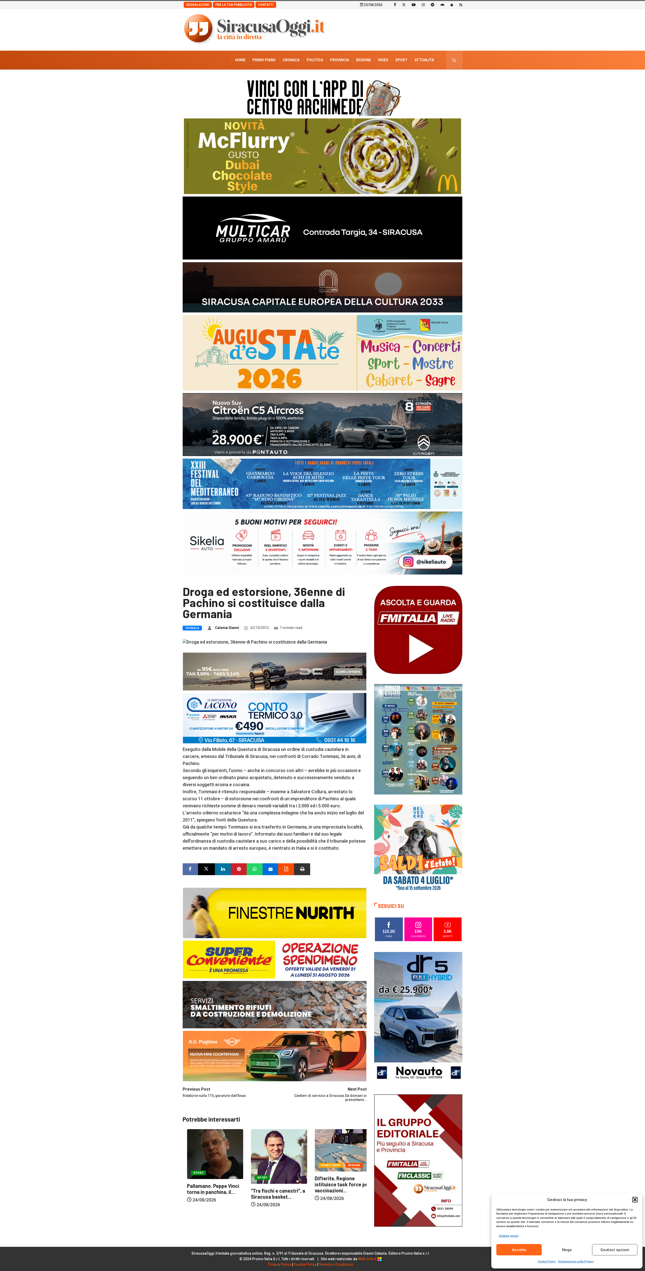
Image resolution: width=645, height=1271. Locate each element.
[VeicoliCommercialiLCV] (322, 227)
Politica (315, 60)
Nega (567, 1250)
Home (240, 60)
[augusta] (322, 352)
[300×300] (418, 848)
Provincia (339, 60)
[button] (634, 1199)
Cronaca (291, 60)
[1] (418, 1160)
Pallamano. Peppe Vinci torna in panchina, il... (336, 1189)
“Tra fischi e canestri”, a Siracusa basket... (210, 1194)
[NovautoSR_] (418, 1017)
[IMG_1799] (274, 959)
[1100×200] (322, 287)
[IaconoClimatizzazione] (274, 717)
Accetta (519, 1250)
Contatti (266, 5)
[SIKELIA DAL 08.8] (322, 542)
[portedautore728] (274, 912)
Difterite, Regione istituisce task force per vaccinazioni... (274, 1184)
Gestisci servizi (509, 1235)
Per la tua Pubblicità (233, 5)
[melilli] (418, 739)
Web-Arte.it (367, 1259)
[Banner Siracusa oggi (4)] (322, 424)
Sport (401, 60)
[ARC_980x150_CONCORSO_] (322, 96)
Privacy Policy (279, 1264)
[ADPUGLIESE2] (274, 1055)
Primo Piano (264, 60)
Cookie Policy (547, 1261)
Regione (363, 60)
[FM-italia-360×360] (418, 629)
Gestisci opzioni (614, 1250)
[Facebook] (395, 4)
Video (383, 60)
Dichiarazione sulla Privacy (576, 1261)
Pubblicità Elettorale (412, 79)
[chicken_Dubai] (322, 155)
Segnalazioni (197, 5)
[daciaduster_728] (274, 671)
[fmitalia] (322, 483)
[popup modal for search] (454, 60)
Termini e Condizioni (336, 1264)
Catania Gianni (227, 628)
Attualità (424, 60)
